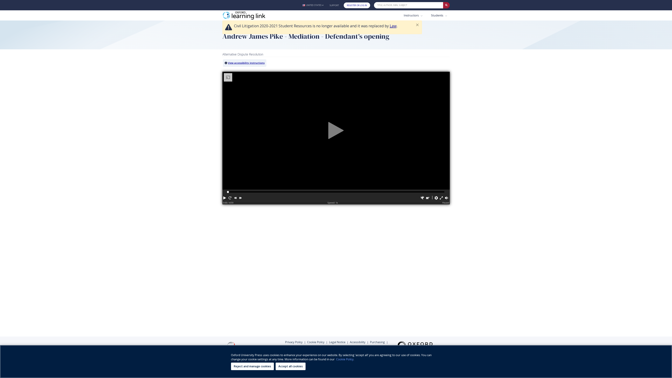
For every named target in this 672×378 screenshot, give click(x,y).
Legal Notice (337, 342)
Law (393, 25)
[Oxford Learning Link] (248, 15)
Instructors (411, 15)
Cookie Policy (315, 342)
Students (437, 15)
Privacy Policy (294, 342)
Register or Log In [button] (357, 5)
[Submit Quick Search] (446, 5)
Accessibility (357, 342)
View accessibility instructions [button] (246, 63)
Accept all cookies (290, 366)
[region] (336, 361)
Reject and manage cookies (252, 366)
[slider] (228, 192)
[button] (313, 5)
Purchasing (377, 342)
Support (334, 5)
